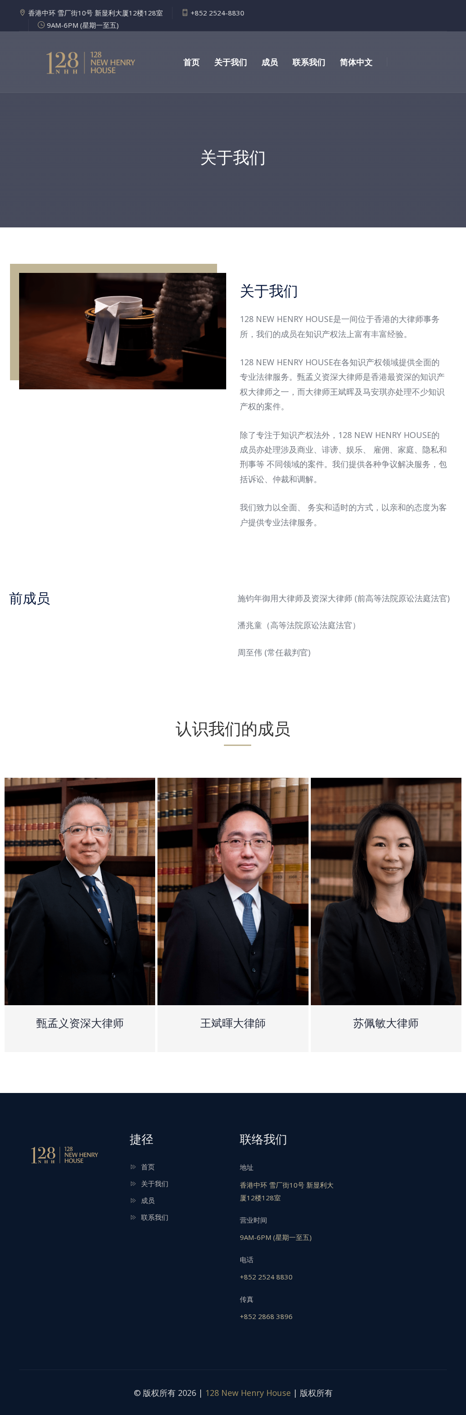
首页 (191, 61)
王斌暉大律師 (233, 1022)
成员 (270, 61)
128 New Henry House (248, 1392)
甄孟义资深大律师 (80, 1022)
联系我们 (309, 61)
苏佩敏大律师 (386, 1022)
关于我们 (230, 61)
